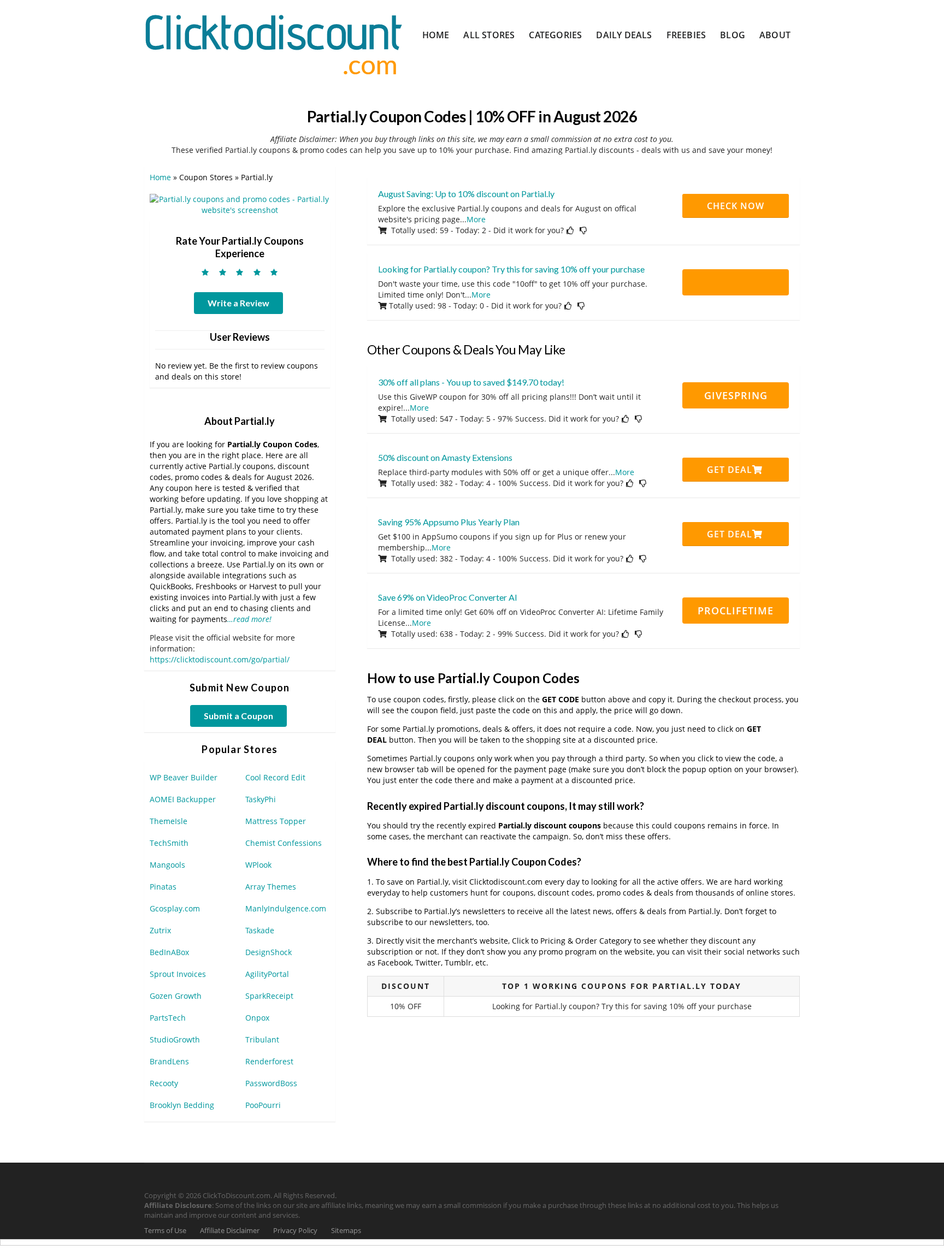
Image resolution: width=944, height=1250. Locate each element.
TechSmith (169, 843)
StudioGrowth (175, 1039)
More (476, 219)
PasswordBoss (271, 1083)
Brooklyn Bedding (182, 1105)
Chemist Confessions (283, 843)
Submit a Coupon (238, 715)
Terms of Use (165, 1230)
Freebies (686, 35)
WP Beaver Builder (183, 777)
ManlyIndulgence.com (285, 908)
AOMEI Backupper (183, 799)
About (774, 35)
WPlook (258, 865)
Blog (732, 35)
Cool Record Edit (275, 777)
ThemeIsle (168, 821)
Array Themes (270, 886)
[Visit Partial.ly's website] (240, 204)
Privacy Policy (295, 1230)
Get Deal (729, 470)
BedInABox (169, 952)
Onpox (257, 1017)
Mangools (167, 865)
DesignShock (268, 952)
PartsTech (168, 1017)
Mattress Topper (275, 821)
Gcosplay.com (175, 908)
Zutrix (160, 930)
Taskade (259, 930)
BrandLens (169, 1061)
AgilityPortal (267, 974)
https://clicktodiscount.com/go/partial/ (220, 659)
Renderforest (269, 1061)
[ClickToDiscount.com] (273, 43)
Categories (555, 35)
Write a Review (238, 303)
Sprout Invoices (178, 974)
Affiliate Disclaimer (229, 1230)
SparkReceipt (269, 996)
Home (436, 35)
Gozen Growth (176, 996)
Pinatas (163, 886)
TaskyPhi (260, 799)
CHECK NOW (735, 206)
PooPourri (263, 1105)
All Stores (489, 35)
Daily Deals (624, 35)
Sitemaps (346, 1230)
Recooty (164, 1083)
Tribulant (262, 1039)
